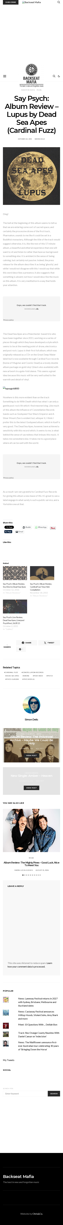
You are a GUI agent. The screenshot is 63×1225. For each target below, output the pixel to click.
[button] (59, 76)
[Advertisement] (31, 38)
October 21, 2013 (26, 749)
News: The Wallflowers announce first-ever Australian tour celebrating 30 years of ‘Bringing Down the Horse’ (38, 1046)
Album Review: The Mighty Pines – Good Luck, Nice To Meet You (31, 864)
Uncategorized (31, 773)
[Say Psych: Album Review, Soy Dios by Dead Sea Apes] (15, 573)
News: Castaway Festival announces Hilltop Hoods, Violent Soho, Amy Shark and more (38, 1015)
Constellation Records (33, 672)
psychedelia (29, 679)
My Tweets (8, 1060)
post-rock (38, 676)
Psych (50, 676)
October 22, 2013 (25, 139)
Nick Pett (40, 749)
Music (39, 734)
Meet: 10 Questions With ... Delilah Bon (37, 1024)
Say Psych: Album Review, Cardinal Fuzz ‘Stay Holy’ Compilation (41, 587)
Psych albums (12, 679)
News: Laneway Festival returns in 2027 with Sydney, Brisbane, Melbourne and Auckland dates (38, 1002)
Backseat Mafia (18, 1176)
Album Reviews (28, 734)
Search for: (8, 1088)
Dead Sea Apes (12, 676)
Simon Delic (40, 139)
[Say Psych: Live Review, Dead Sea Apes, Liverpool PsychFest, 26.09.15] (15, 606)
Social (7, 1070)
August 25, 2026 (42, 870)
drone (26, 676)
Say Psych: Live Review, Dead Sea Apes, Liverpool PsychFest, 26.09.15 (13, 620)
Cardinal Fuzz (11, 672)
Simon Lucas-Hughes (23, 870)
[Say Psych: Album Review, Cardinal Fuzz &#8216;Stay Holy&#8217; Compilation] (42, 573)
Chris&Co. (38, 1213)
